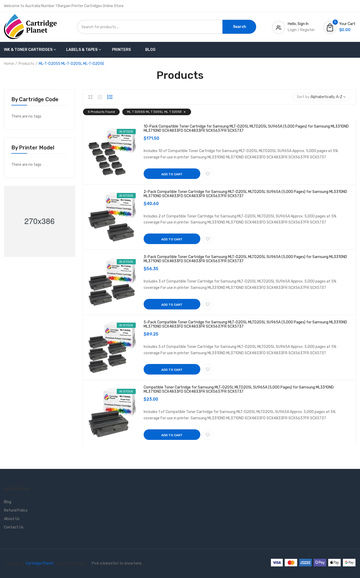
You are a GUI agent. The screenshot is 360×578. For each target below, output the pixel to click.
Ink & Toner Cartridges (28, 49)
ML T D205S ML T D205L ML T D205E (154, 112)
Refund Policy (16, 510)
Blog (150, 49)
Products (26, 63)
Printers (121, 49)
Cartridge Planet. (40, 563)
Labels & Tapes (82, 49)
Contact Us (13, 527)
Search (239, 27)
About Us (12, 519)
